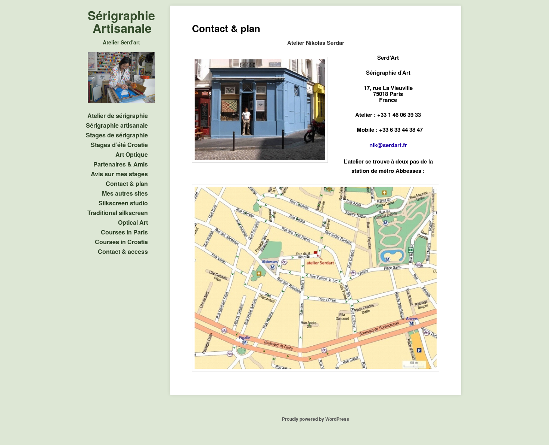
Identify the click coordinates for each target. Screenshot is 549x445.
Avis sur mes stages (119, 173)
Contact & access (123, 251)
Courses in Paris (124, 232)
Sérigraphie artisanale (117, 125)
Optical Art (133, 222)
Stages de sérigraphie (117, 135)
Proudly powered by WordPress (315, 419)
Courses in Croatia (121, 241)
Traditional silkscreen (117, 212)
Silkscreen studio (123, 203)
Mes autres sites (125, 193)
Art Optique (131, 154)
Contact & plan (127, 183)
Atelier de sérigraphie (117, 115)
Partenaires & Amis (120, 164)
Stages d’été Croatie (119, 144)
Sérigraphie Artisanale (121, 22)
